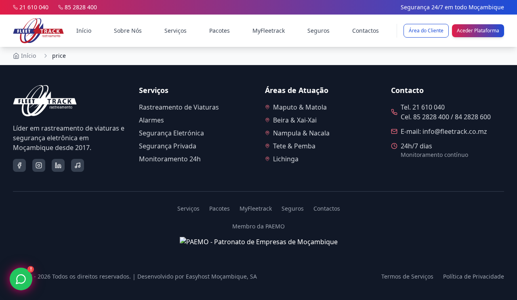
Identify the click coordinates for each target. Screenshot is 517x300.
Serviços (175, 30)
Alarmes (151, 120)
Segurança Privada (167, 146)
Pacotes (219, 30)
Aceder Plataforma (478, 30)
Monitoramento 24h (170, 158)
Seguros (318, 30)
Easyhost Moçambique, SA (221, 276)
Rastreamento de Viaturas (179, 107)
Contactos (365, 30)
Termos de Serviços (407, 276)
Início (83, 30)
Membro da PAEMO (258, 226)
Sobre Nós (128, 30)
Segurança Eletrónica (171, 133)
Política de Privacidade (473, 276)
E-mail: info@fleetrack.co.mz (444, 131)
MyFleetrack (268, 30)
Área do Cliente (426, 30)
